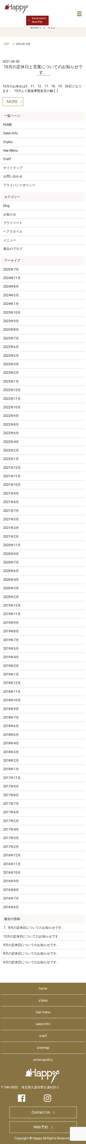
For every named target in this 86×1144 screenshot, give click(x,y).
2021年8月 (11, 502)
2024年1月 (11, 304)
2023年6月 (11, 347)
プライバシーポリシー (19, 185)
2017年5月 (11, 821)
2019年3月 (11, 666)
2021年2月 (11, 536)
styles (43, 1000)
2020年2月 (11, 597)
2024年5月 (11, 295)
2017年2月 (11, 847)
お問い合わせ (12, 176)
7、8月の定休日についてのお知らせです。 (34, 927)
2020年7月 (11, 562)
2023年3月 (11, 364)
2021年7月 (11, 511)
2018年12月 (12, 683)
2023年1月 (11, 381)
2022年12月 (12, 390)
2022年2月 (11, 450)
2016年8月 (11, 890)
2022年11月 (12, 399)
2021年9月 (11, 493)
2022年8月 (11, 424)
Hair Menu (10, 150)
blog (6, 205)
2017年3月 (11, 838)
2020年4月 (11, 579)
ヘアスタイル (12, 231)
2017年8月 (11, 795)
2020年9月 (11, 554)
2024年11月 (12, 278)
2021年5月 (11, 519)
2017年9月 (11, 786)
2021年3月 (11, 528)
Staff (7, 159)
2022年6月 (11, 433)
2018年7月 (11, 717)
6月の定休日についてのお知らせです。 (31, 962)
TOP (6, 44)
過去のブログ (12, 249)
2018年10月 (12, 700)
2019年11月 (12, 614)
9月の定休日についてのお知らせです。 (31, 945)
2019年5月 (11, 648)
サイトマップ (12, 168)
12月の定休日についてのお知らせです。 (32, 936)
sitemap (43, 1048)
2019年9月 (11, 623)
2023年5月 (11, 355)
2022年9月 (11, 416)
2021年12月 (12, 467)
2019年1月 (11, 674)
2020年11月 (12, 545)
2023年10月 (12, 312)
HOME (7, 125)
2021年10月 (12, 484)
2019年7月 (11, 640)
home (43, 988)
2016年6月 (11, 907)
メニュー (9, 240)
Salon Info (10, 133)
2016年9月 (11, 881)
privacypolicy (43, 1059)
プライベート (12, 223)
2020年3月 (11, 588)
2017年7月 (11, 803)
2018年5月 (11, 735)
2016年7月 (11, 898)
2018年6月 (11, 726)
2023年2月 (11, 372)
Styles (8, 142)
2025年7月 (11, 269)
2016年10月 (12, 872)
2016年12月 (12, 855)
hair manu (43, 1012)
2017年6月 (11, 812)
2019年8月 (11, 631)
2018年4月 (11, 743)
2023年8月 (11, 329)
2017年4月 (11, 829)
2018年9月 (11, 709)
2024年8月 (11, 286)
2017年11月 (12, 778)
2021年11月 (12, 476)
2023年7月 (11, 338)
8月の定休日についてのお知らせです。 (31, 953)
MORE (12, 101)
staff (43, 1036)
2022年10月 (12, 407)
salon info (43, 1024)
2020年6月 (11, 571)
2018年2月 (11, 760)
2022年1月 (11, 459)
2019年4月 (11, 657)
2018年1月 (11, 769)
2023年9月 (11, 321)
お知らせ (9, 214)
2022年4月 (11, 442)
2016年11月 (12, 864)
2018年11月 (12, 691)
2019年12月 (12, 605)
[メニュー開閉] (79, 14)
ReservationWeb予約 (39, 20)
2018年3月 (11, 752)
